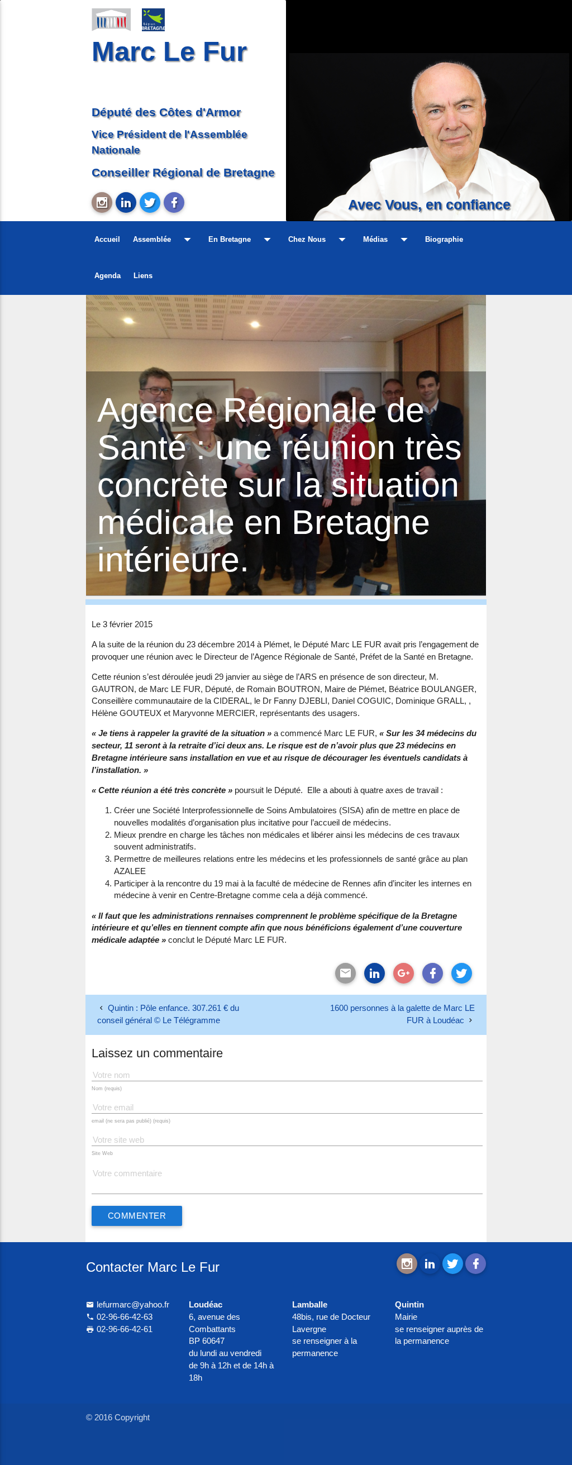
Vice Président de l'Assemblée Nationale (169, 142)
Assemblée (164, 239)
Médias (387, 239)
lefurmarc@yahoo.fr (131, 1304)
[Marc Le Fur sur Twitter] (150, 202)
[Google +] (403, 973)
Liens (143, 275)
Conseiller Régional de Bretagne (183, 172)
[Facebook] (432, 973)
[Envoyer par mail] (345, 973)
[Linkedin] (374, 973)
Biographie (444, 239)
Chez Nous (319, 239)
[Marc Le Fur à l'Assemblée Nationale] (111, 19)
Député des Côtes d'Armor (166, 112)
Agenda (107, 275)
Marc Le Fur (169, 51)
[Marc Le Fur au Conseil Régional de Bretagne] (161, 19)
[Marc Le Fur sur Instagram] (102, 202)
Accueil (107, 239)
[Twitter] (461, 973)
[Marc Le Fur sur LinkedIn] (126, 202)
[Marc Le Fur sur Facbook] (174, 202)
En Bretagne (241, 239)
